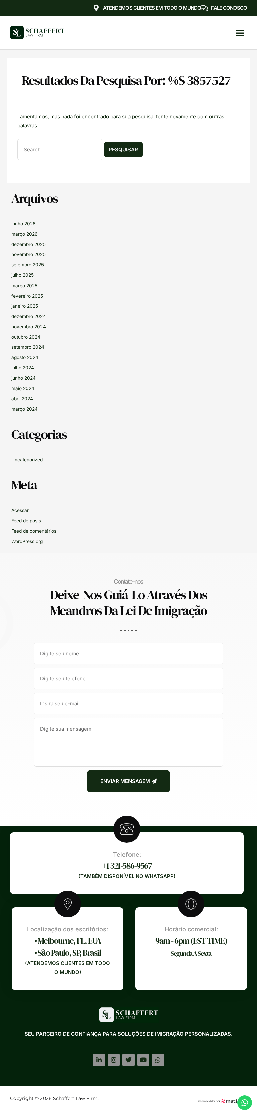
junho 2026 (23, 223)
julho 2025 (22, 275)
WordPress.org (27, 541)
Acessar (20, 510)
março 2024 (24, 409)
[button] (240, 33)
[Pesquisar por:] (60, 149)
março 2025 (24, 285)
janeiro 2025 (24, 306)
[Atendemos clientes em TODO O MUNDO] (96, 8)
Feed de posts (26, 520)
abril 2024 (22, 398)
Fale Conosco (229, 8)
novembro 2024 (28, 326)
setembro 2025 (27, 264)
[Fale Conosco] (204, 8)
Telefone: (127, 854)
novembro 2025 (28, 254)
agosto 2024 (24, 357)
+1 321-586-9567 (127, 865)
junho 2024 (23, 378)
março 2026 (24, 234)
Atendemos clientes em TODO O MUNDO (152, 8)
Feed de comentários (33, 531)
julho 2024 (22, 367)
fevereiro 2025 (27, 296)
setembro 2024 (27, 347)
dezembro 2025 (28, 244)
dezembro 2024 (28, 316)
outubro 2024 (25, 337)
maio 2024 (22, 388)
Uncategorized (27, 459)
